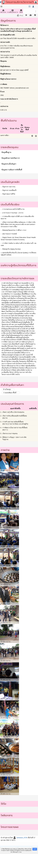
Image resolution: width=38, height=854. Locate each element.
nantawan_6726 (21, 838)
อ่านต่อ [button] (20, 852)
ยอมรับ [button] (34, 849)
